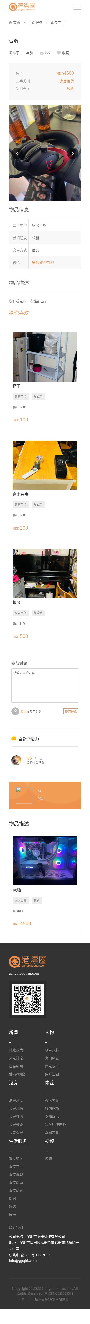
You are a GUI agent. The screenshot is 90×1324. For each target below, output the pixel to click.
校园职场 (52, 1108)
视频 (48, 1159)
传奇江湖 (52, 1074)
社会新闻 (16, 1066)
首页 (16, 23)
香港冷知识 (17, 1074)
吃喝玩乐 (52, 1116)
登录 (24, 711)
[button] (17, 153)
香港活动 (16, 1183)
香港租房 (16, 1159)
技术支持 (41, 1299)
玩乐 (12, 1215)
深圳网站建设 (58, 1299)
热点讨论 (16, 1058)
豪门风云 (52, 1058)
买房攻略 (16, 1116)
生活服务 (35, 23)
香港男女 (52, 1100)
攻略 (12, 1207)
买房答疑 (16, 1124)
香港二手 (58, 23)
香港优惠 (16, 1191)
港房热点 (16, 1100)
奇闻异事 (52, 1132)
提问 (12, 1199)
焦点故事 (52, 1066)
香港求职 (16, 1175)
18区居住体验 (55, 1124)
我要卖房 (16, 1132)
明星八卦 (52, 1050)
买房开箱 (16, 1108)
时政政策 (16, 1050)
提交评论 (71, 711)
